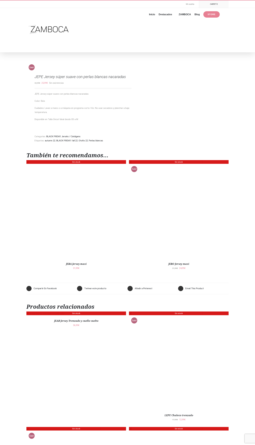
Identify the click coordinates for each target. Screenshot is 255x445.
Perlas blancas (96, 140)
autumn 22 (50, 140)
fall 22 (75, 140)
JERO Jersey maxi (178, 264)
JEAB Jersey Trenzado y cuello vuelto (76, 320)
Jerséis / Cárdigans (71, 136)
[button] (224, 14)
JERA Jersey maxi (76, 264)
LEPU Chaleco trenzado (179, 415)
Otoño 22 (83, 140)
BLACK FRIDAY (53, 136)
